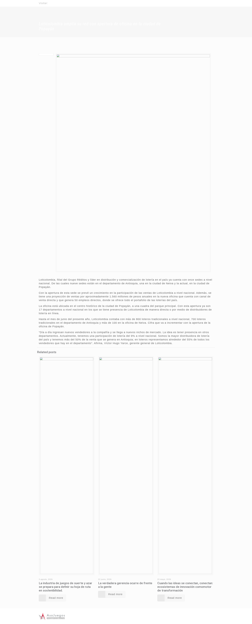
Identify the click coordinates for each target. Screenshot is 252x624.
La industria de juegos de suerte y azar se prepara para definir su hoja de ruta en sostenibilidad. (65, 586)
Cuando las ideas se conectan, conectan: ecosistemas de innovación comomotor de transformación (185, 586)
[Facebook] (203, 2)
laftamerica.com (59, 3)
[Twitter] (207, 2)
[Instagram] (211, 2)
